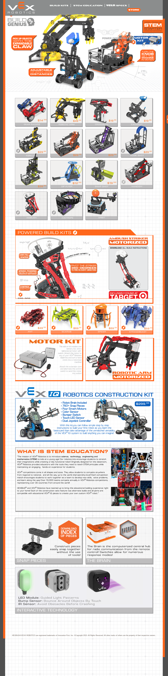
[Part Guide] (68, 532)
